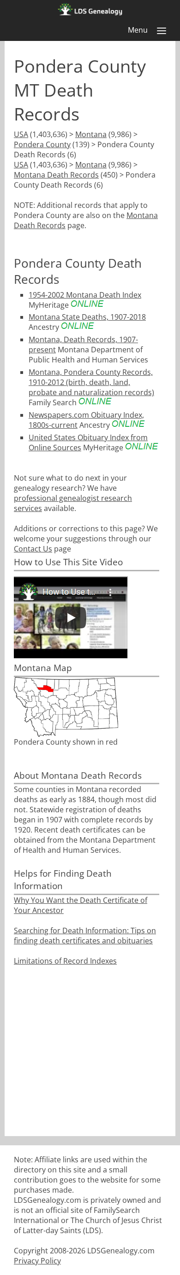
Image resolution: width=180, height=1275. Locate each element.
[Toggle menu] (161, 31)
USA (21, 134)
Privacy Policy (37, 1261)
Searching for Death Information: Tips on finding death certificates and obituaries (85, 935)
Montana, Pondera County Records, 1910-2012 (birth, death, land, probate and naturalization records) (91, 382)
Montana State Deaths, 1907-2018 (87, 317)
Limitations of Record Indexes (65, 961)
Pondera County (42, 144)
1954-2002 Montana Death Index (85, 295)
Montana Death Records (56, 175)
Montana (91, 134)
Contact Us (33, 549)
